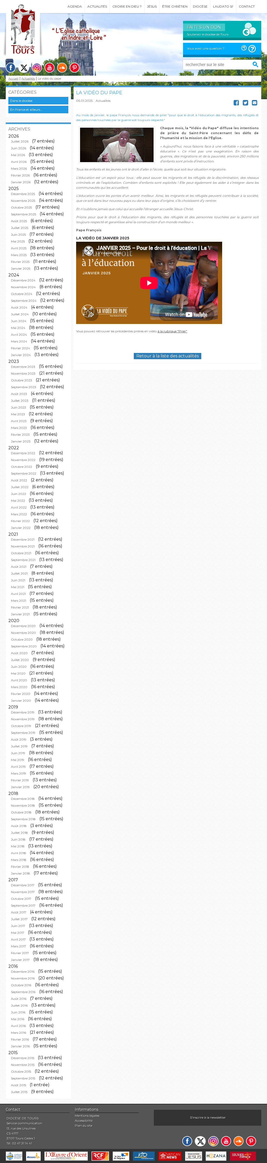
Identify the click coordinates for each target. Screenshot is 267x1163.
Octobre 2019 (21, 726)
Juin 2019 (18, 753)
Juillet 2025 (19, 228)
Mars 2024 (19, 341)
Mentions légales (87, 1116)
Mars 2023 (19, 428)
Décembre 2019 (22, 712)
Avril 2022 (19, 507)
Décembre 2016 (22, 971)
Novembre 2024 (23, 287)
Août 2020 (19, 653)
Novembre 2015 (22, 1065)
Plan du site (83, 1125)
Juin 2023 (18, 407)
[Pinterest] (75, 68)
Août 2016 (18, 999)
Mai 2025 (18, 241)
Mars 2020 (19, 687)
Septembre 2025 (23, 214)
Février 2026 (20, 175)
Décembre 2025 (23, 194)
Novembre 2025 (23, 201)
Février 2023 (20, 434)
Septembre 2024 (24, 301)
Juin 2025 (18, 235)
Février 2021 (20, 607)
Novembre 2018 (23, 805)
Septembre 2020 (24, 646)
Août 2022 (19, 480)
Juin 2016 (18, 1012)
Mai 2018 (18, 846)
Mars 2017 (18, 946)
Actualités (97, 6)
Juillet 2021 (19, 573)
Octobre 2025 (21, 207)
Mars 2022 (19, 514)
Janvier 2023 (21, 441)
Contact (247, 6)
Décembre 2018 (23, 799)
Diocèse (200, 6)
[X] (23, 68)
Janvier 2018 (20, 873)
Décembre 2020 (23, 626)
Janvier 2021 (20, 614)
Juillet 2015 (19, 1092)
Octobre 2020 (22, 639)
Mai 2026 (18, 155)
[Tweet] (245, 104)
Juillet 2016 (19, 1005)
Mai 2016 (17, 1019)
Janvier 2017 (20, 960)
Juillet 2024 (20, 314)
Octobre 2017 (21, 899)
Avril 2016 (18, 1026)
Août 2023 (19, 394)
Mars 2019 (18, 773)
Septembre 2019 (23, 733)
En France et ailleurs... (26, 109)
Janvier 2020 (21, 700)
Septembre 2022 (23, 473)
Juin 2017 (18, 926)
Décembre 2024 (23, 280)
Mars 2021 (18, 601)
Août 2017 (18, 912)
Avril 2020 (19, 680)
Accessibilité (84, 1121)
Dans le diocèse (21, 101)
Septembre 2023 (23, 387)
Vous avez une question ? (205, 48)
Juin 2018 (18, 839)
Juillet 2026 (19, 141)
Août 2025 (19, 221)
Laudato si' (223, 6)
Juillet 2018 (19, 833)
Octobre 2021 (21, 553)
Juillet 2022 (19, 487)
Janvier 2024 (21, 355)
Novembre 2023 (23, 373)
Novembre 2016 (23, 978)
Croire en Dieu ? (127, 6)
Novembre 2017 (23, 892)
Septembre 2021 (23, 560)
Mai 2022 (18, 501)
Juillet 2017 (19, 919)
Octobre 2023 (21, 380)
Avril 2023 (19, 421)
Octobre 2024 (21, 294)
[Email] (254, 104)
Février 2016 (20, 1039)
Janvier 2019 (20, 787)
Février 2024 (20, 348)
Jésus (152, 6)
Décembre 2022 (23, 453)
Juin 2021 (18, 580)
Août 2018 (19, 826)
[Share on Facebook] (236, 104)
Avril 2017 (18, 939)
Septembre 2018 (23, 819)
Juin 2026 (18, 148)
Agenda (75, 6)
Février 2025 (20, 262)
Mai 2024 (18, 328)
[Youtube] (49, 68)
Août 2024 (19, 307)
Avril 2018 (18, 853)
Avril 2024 (19, 334)
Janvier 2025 (20, 268)
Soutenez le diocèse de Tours (207, 34)
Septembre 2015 (23, 1078)
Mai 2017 (17, 933)
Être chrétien (174, 6)
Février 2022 (20, 521)
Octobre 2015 (21, 1071)
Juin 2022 (18, 494)
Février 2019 (20, 780)
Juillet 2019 (19, 746)
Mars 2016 (18, 1033)
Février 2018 (20, 867)
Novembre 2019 (23, 719)
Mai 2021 (17, 587)
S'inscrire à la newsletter (208, 1117)
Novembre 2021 (23, 546)
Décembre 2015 (22, 1058)
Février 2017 (20, 953)
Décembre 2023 (23, 367)
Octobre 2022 (21, 467)
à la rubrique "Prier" (172, 331)
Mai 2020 (18, 673)
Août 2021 (18, 567)
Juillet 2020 (20, 660)
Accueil (13, 78)
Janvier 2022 (21, 528)
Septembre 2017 (23, 905)
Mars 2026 (19, 168)
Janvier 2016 (20, 1046)
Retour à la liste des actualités (167, 355)
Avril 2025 (18, 248)
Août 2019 (18, 739)
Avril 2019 (18, 767)
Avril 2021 (18, 594)
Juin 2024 (18, 321)
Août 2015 (18, 1085)
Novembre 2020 (23, 633)
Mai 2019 (17, 760)
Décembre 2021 (22, 539)
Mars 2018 (18, 860)
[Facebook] (11, 68)
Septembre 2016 (23, 992)
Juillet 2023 (19, 401)
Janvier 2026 (21, 182)
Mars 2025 (19, 255)
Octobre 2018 (21, 812)
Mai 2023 (18, 414)
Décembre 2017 (22, 885)
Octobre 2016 (21, 985)
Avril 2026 (19, 162)
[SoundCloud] (62, 68)
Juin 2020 (19, 667)
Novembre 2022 (23, 460)
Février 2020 (20, 694)
